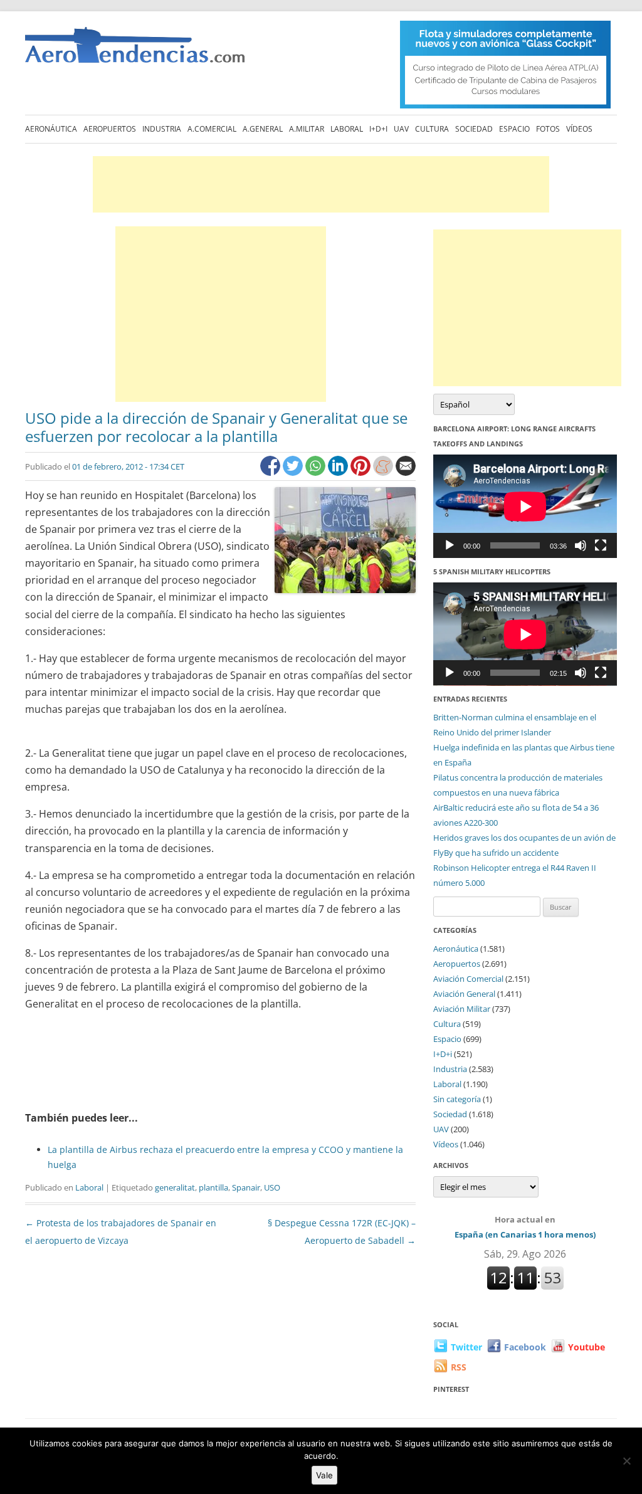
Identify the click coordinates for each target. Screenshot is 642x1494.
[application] (525, 506)
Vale (324, 1475)
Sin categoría (457, 1099)
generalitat (175, 1187)
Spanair (246, 1187)
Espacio (514, 129)
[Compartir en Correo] (406, 472)
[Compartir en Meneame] (384, 472)
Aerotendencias (135, 50)
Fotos (548, 129)
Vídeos (579, 129)
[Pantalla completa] (600, 545)
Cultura (432, 129)
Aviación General (464, 993)
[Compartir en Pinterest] (361, 472)
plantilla (213, 1187)
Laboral (346, 129)
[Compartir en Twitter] (294, 472)
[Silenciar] (580, 545)
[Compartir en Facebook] (271, 472)
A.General (263, 129)
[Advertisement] (321, 184)
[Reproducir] (449, 545)
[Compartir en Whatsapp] (316, 472)
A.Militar (306, 129)
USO (272, 1187)
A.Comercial (211, 129)
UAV (401, 129)
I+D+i (378, 129)
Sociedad (474, 129)
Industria (161, 129)
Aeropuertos (109, 129)
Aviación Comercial (468, 978)
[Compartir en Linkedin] (339, 472)
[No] (626, 1461)
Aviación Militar (461, 1008)
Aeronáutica (51, 129)
